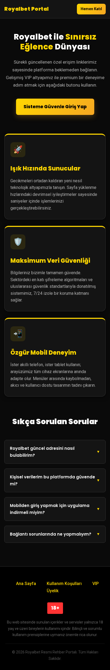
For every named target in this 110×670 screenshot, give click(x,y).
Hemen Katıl (91, 9)
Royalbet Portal (26, 9)
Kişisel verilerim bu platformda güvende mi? (52, 480)
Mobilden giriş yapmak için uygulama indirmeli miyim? (49, 509)
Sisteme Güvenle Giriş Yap (55, 106)
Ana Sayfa (26, 583)
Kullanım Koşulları (64, 583)
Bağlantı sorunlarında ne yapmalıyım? (50, 534)
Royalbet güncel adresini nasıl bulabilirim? (42, 452)
